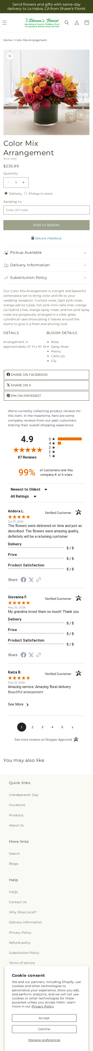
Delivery (16, 194)
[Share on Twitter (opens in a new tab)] (31, 580)
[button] (67, 23)
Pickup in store (40, 194)
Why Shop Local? (23, 912)
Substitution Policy (24, 953)
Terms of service (22, 963)
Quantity (10, 173)
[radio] (67, 438)
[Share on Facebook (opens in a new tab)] (23, 580)
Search (14, 854)
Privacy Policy (43, 1006)
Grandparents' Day (23, 795)
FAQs (13, 892)
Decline (44, 1029)
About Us (16, 825)
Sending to (19, 201)
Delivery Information (25, 922)
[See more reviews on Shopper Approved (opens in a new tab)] (38, 580)
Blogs (13, 864)
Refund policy (20, 943)
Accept (44, 1018)
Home (7, 40)
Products (16, 815)
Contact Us (18, 902)
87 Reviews (32, 457)
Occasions (17, 805)
